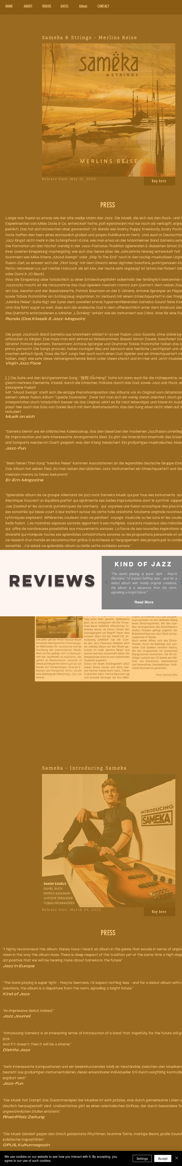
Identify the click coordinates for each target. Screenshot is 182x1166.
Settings (142, 1158)
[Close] (176, 1158)
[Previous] (106, 582)
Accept (163, 1158)
